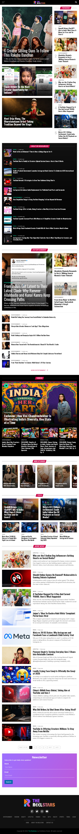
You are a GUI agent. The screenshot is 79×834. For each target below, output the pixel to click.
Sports (61, 817)
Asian (74, 817)
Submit (8, 782)
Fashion (16, 817)
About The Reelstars (37, 823)
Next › (50, 747)
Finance (38, 817)
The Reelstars (32, 831)
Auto (49, 817)
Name (7, 764)
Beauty (23, 817)
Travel (68, 817)
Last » (57, 747)
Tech (44, 817)
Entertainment (7, 817)
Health (55, 817)
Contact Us (49, 823)
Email (7, 772)
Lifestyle (30, 817)
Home (27, 823)
